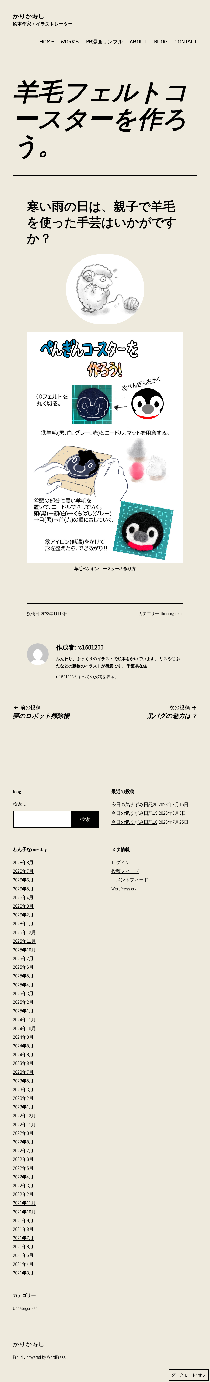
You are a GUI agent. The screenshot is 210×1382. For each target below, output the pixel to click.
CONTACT (185, 42)
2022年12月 (24, 1115)
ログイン (120, 862)
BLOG (161, 42)
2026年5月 (23, 889)
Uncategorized (172, 613)
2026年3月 (23, 906)
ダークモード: (184, 1375)
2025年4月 (23, 985)
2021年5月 (23, 1255)
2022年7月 (23, 1150)
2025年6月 (23, 967)
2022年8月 (23, 1142)
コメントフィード (129, 880)
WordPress (56, 1357)
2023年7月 (23, 1072)
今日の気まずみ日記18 (134, 822)
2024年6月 (23, 1054)
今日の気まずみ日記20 (134, 804)
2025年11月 (24, 941)
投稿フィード (125, 871)
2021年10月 (24, 1212)
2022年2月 (23, 1194)
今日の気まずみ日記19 (134, 813)
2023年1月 (23, 1107)
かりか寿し (29, 16)
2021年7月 (23, 1238)
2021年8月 (23, 1229)
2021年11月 (24, 1203)
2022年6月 (23, 1159)
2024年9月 (23, 1037)
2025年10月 (24, 950)
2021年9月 (23, 1220)
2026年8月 (23, 862)
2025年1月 (23, 1011)
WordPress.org (123, 889)
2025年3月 (23, 993)
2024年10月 (24, 1028)
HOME (46, 42)
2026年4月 (23, 897)
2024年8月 (23, 1046)
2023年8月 (23, 1063)
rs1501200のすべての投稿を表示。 (87, 676)
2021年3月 (23, 1273)
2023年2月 (23, 1098)
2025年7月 (23, 958)
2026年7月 (23, 871)
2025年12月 (24, 932)
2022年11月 (24, 1124)
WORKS (70, 42)
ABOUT (138, 42)
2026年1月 (23, 923)
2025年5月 (23, 976)
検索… (20, 804)
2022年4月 (23, 1177)
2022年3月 (23, 1185)
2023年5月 (23, 1081)
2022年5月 (23, 1168)
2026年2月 (23, 915)
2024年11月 (24, 1019)
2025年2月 (23, 1002)
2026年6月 (23, 880)
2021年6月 (23, 1246)
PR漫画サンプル (104, 42)
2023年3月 (23, 1089)
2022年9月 (23, 1133)
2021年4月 (23, 1264)
